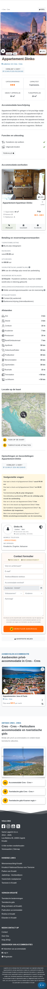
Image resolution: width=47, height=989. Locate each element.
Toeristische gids (8, 902)
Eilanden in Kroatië (9, 918)
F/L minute (37, 228)
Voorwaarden (7, 849)
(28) (43, 51)
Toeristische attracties (19, 445)
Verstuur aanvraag (25, 629)
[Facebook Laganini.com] (3, 826)
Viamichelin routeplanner (11, 879)
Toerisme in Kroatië (9, 883)
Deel (43, 9)
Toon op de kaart (15, 440)
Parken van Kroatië (9, 871)
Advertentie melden (24, 639)
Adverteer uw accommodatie (14, 949)
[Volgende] (40, 680)
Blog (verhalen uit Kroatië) (12, 906)
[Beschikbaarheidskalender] (42, 703)
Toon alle (8, 153)
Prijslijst (9, 228)
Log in (5, 953)
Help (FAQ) (6, 940)
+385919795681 (9, 540)
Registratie (7, 957)
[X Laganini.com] (18, 826)
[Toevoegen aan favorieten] (42, 669)
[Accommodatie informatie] (42, 699)
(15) (41, 197)
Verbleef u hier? (13, 70)
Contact (5, 932)
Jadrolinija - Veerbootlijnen (12, 875)
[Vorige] (6, 680)
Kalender (23, 228)
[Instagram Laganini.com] (8, 826)
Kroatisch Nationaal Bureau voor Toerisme (18, 867)
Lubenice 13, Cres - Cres (12, 64)
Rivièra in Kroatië (8, 914)
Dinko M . (9, 50)
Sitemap (16, 849)
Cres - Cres (6, 9)
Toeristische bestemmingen (12, 898)
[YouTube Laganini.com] (13, 826)
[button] (23, 415)
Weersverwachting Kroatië (12, 863)
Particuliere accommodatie (12, 910)
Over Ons (5, 936)
